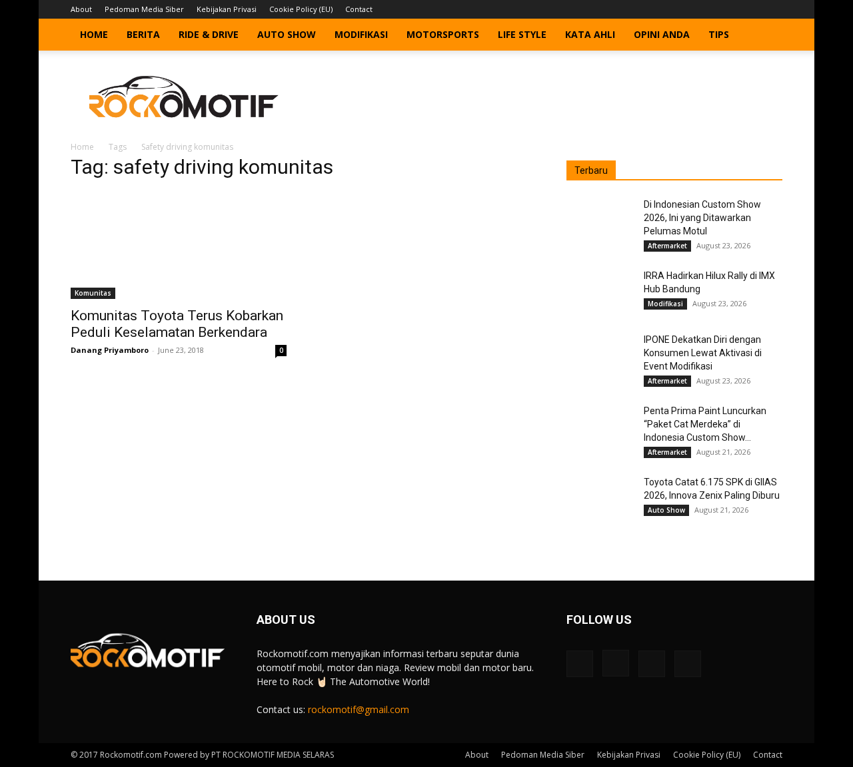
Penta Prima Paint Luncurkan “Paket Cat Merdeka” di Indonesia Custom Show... (705, 424)
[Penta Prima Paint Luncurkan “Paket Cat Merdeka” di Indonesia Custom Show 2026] (599, 427)
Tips (718, 34)
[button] (766, 35)
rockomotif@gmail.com (358, 709)
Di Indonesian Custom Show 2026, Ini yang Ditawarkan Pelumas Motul (702, 217)
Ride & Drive (209, 34)
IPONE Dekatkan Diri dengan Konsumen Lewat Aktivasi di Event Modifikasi (703, 353)
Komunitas (93, 293)
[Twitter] (750, 9)
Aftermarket (667, 245)
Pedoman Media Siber (144, 9)
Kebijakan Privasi (227, 9)
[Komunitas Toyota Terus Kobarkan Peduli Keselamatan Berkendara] (179, 245)
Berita (143, 34)
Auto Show (286, 34)
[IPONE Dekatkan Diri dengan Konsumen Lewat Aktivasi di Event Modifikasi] (599, 356)
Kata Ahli (590, 34)
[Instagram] (728, 9)
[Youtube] (772, 9)
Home (94, 34)
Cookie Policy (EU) (301, 9)
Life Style (522, 34)
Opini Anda (662, 34)
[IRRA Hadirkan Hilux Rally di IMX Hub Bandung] (599, 292)
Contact (359, 9)
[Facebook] (706, 9)
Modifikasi (361, 34)
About (81, 9)
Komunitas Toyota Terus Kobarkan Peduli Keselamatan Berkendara (177, 324)
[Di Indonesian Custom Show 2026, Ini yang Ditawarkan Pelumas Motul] (599, 221)
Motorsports (443, 34)
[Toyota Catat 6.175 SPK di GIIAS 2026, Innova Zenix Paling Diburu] (599, 498)
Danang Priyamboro (110, 350)
